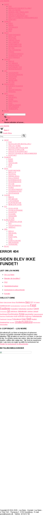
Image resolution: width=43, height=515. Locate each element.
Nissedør (12, 80)
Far (10, 31)
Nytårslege (28, 316)
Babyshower (14, 35)
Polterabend (14, 50)
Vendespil (13, 109)
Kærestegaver (15, 86)
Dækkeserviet (5, 306)
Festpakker (14, 57)
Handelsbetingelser (18, 12)
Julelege (30, 311)
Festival (12, 39)
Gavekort (30, 309)
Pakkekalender (37, 316)
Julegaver (13, 73)
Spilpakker (13, 107)
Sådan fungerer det (18, 16)
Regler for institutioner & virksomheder (14, 344)
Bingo (11, 95)
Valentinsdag (15, 90)
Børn (10, 25)
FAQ (10, 6)
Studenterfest (16, 54)
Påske (11, 52)
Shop (6, 4)
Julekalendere (15, 75)
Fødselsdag (14, 40)
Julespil (12, 78)
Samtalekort (14, 105)
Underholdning (24, 321)
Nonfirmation (15, 46)
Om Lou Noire (14, 10)
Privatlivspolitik (16, 14)
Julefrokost (13, 311)
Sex (10, 88)
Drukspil (12, 97)
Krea (21, 314)
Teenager (13, 27)
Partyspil (13, 101)
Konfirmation (14, 44)
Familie (7, 21)
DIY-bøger (13, 63)
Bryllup (12, 37)
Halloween (13, 42)
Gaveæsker (13, 65)
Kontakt (12, 20)
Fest (6, 33)
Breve (11, 61)
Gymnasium (3, 311)
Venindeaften (15, 56)
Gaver (7, 59)
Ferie (10, 99)
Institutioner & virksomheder (23, 18)
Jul (5, 71)
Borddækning (20, 302)
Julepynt (12, 76)
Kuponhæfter (15, 67)
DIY (31, 302)
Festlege (5, 308)
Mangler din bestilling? (20, 8)
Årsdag (12, 92)
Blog (6, 111)
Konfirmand (4, 314)
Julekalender (22, 311)
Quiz (10, 103)
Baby (10, 23)
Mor (10, 29)
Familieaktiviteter (15, 305)
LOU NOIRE (4, 1)
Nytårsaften (21, 316)
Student (34, 319)
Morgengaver (15, 69)
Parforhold (3, 319)
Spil (6, 94)
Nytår (11, 48)
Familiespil (23, 305)
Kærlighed (9, 84)
